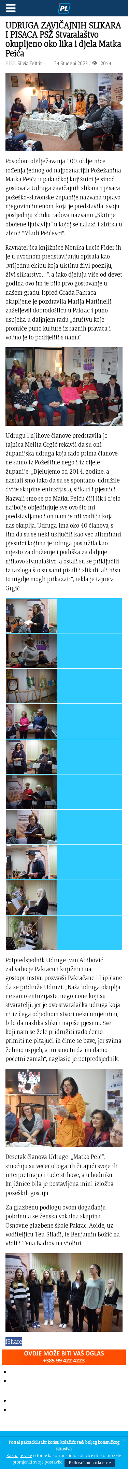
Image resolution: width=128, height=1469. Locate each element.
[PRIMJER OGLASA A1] (64, 1356)
